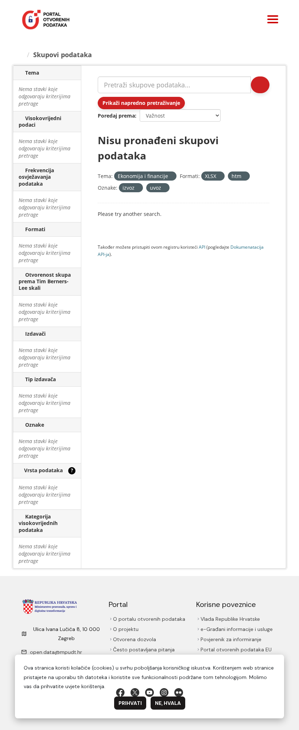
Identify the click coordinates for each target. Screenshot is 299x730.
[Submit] (260, 84)
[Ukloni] (171, 176)
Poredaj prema (116, 115)
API (202, 247)
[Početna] (20, 54)
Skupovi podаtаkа (62, 54)
